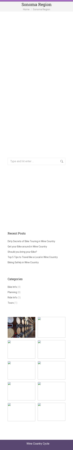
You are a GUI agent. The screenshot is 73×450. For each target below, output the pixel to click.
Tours (11, 302)
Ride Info (12, 297)
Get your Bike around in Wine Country (27, 246)
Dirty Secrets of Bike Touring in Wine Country (31, 241)
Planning (12, 292)
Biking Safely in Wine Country (23, 262)
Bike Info (12, 287)
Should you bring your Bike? (22, 251)
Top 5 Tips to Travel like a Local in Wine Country (33, 257)
